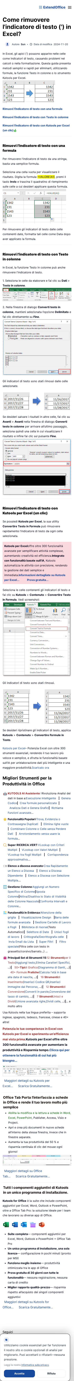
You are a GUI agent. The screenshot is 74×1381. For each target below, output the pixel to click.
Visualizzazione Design (36, 917)
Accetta (19, 1373)
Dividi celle (53, 1001)
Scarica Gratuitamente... (35, 1086)
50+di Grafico (26, 967)
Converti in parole (37, 991)
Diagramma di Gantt (52, 967)
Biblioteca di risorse (34, 927)
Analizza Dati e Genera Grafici (29, 808)
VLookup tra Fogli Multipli (24, 854)
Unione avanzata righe (30, 1001)
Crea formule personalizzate (38, 803)
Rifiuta (51, 1373)
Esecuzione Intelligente (41, 798)
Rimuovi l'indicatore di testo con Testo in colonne (35, 117)
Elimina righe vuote (56, 824)
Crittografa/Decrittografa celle (44, 936)
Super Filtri (46, 941)
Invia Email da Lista (21, 941)
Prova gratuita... (38, 580)
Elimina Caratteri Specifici (53, 962)
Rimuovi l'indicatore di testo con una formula (32, 109)
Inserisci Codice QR (36, 982)
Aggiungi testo (25, 962)
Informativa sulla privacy (35, 1364)
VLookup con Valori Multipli (40, 849)
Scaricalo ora (40, 767)
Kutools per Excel (14, 748)
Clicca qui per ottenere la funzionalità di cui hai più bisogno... (36, 1055)
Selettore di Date (38, 932)
